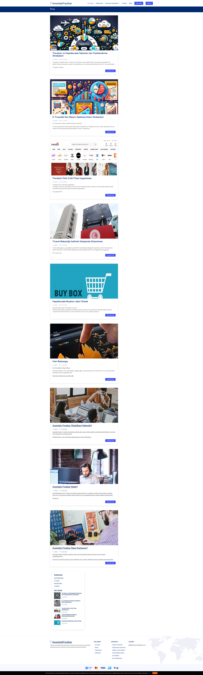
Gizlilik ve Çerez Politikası (118, 650)
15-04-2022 (64, 305)
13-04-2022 (64, 365)
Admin (56, 59)
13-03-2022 (64, 429)
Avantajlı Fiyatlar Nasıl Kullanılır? (70, 548)
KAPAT (154, 673)
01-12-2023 (64, 120)
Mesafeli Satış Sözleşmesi (119, 647)
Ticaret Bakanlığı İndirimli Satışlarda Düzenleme (77, 241)
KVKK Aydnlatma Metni (118, 652)
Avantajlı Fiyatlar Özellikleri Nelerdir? (72, 425)
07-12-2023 (64, 59)
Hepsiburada (58, 583)
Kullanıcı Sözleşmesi (117, 644)
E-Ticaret (56, 580)
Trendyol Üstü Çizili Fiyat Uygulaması (72, 178)
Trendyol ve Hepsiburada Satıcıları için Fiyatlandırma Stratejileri (79, 54)
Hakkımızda (99, 3)
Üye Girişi (139, 3)
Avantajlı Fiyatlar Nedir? (65, 486)
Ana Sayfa (90, 3)
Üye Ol (149, 3)
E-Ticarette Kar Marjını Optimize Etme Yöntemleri (78, 117)
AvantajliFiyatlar (59, 578)
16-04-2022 (64, 181)
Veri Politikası (115, 655)
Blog (130, 3)
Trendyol (56, 586)
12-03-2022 (64, 490)
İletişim (124, 3)
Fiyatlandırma (98, 650)
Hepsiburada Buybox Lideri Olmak (70, 301)
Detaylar (149, 673)
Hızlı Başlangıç (60, 361)
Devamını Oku (110, 71)
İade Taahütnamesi (117, 658)
